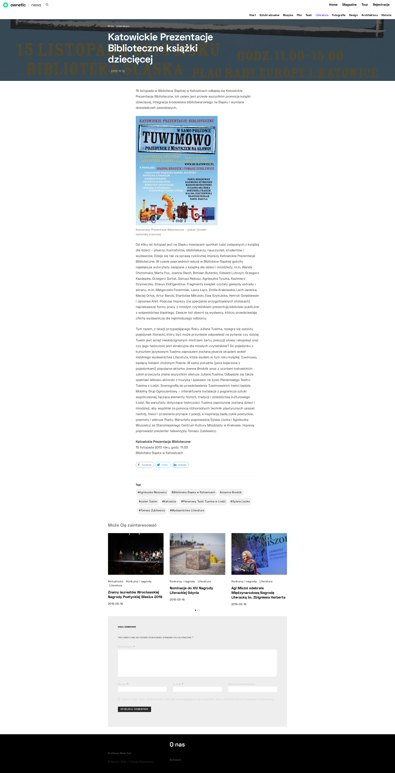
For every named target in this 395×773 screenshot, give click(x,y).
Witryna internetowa (241, 684)
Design (353, 15)
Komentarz (125, 647)
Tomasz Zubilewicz (153, 510)
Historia (386, 15)
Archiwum (175, 760)
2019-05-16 (177, 600)
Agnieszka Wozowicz (153, 492)
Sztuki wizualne (269, 15)
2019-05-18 (115, 604)
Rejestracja (381, 4)
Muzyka (288, 15)
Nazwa (123, 684)
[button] (196, 610)
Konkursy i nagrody (139, 581)
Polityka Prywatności (141, 762)
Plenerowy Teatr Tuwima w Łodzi (204, 502)
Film (299, 15)
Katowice (170, 502)
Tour (365, 4)
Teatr (309, 15)
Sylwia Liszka (241, 502)
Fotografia (338, 15)
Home (333, 4)
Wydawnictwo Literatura (188, 510)
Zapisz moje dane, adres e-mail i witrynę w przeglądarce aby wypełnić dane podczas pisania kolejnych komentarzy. (198, 699)
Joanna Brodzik (232, 492)
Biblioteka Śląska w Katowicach (194, 492)
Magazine (349, 4)
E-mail (178, 684)
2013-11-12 (118, 71)
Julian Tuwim (149, 502)
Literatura (322, 15)
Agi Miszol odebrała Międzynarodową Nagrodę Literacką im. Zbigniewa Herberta (258, 593)
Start (252, 15)
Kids (111, 26)
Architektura (370, 15)
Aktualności (115, 581)
